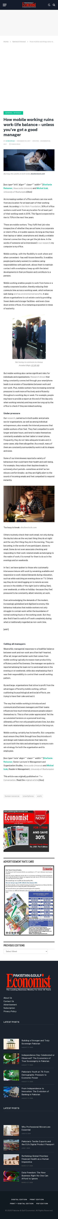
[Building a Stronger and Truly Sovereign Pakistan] (11, 1044)
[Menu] (4, 5)
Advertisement (10, 1005)
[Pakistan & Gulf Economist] (29, 5)
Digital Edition (19, 1199)
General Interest (13, 113)
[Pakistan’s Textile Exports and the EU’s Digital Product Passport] (11, 1145)
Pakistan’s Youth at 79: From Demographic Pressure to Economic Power (35, 1075)
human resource (12, 796)
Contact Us (9, 1001)
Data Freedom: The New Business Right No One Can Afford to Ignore (35, 1175)
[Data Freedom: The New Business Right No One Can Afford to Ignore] (11, 1176)
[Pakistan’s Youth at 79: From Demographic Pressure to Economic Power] (11, 1075)
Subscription (9, 1008)
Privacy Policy (10, 1011)
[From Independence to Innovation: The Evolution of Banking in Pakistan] (11, 1092)
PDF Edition (42, 1204)
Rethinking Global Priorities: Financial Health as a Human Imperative (35, 1159)
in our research (43, 243)
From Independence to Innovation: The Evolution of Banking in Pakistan (35, 1091)
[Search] (53, 5)
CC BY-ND (35, 365)
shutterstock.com (38, 174)
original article (31, 780)
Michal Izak (42, 188)
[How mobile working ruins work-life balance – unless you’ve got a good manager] (29, 160)
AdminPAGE (10, 141)
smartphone (28, 796)
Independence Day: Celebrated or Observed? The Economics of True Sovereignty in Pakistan (38, 1058)
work (39, 796)
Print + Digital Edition (22, 1204)
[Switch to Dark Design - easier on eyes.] (49, 5)
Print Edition (37, 1199)
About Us (8, 998)
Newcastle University (22, 188)
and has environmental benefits (28, 294)
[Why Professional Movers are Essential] (11, 1130)
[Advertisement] (29, 76)
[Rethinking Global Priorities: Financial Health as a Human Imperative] (11, 1159)
